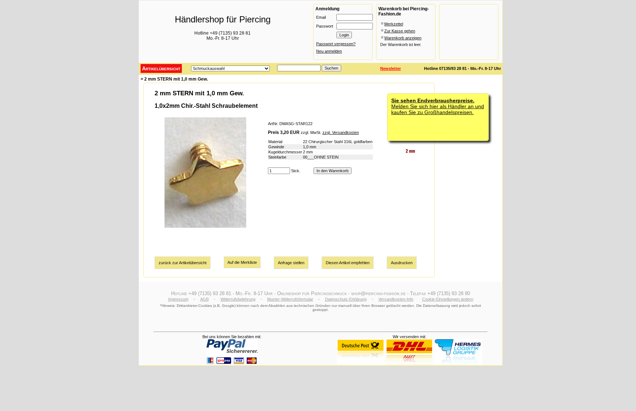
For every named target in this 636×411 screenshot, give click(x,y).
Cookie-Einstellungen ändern (447, 299)
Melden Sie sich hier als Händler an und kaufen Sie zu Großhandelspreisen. (437, 106)
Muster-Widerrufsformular (290, 299)
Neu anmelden (329, 51)
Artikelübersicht (161, 68)
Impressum (178, 299)
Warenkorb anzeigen (402, 38)
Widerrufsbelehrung (237, 299)
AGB (204, 299)
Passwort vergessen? (336, 44)
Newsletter (390, 68)
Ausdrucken (402, 263)
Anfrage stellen (291, 263)
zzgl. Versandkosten (340, 132)
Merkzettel (393, 24)
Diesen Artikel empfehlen (348, 263)
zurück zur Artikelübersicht (182, 263)
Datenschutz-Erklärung (346, 299)
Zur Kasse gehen (399, 31)
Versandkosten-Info (395, 299)
